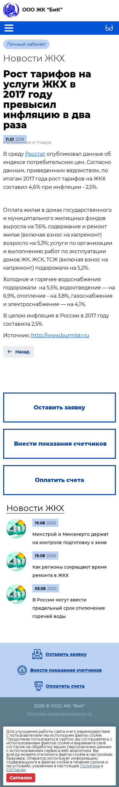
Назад (22, 352)
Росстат (35, 154)
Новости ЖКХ (35, 508)
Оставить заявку (66, 654)
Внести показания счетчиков (66, 670)
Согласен (21, 778)
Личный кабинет (26, 44)
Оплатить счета (65, 686)
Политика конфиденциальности (59, 713)
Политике (90, 765)
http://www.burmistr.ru (60, 335)
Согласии (16, 769)
